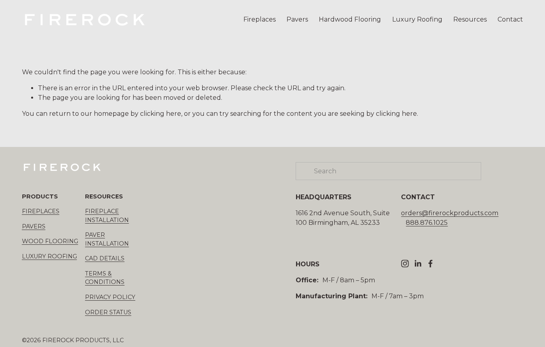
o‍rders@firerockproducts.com (449, 213)
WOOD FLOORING (50, 241)
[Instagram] (405, 264)
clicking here (160, 113)
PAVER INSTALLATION (107, 239)
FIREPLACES (40, 211)
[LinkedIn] (418, 264)
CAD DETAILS (104, 258)
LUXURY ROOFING (49, 256)
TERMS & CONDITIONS (104, 278)
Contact (510, 19)
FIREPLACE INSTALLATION (107, 216)
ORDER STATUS (108, 312)
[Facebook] (430, 264)
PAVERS (33, 226)
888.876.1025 (427, 222)
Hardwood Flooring (350, 19)
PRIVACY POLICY (110, 297)
